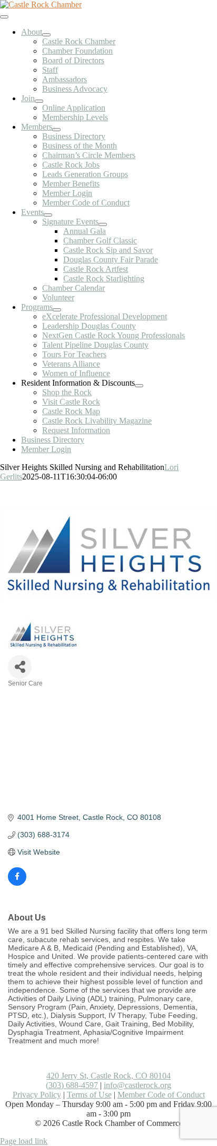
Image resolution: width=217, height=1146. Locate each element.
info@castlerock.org (137, 1085)
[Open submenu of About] (46, 34)
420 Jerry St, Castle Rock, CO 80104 (108, 1075)
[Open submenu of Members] (56, 129)
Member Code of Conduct (161, 1094)
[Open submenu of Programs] (57, 309)
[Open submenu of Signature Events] (102, 224)
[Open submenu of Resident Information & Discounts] (139, 385)
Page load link (23, 1141)
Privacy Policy (37, 1094)
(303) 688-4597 (72, 1085)
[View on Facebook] (17, 883)
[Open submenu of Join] (39, 101)
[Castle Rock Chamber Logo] (41, 4)
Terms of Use (89, 1094)
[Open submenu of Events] (48, 215)
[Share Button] (20, 667)
